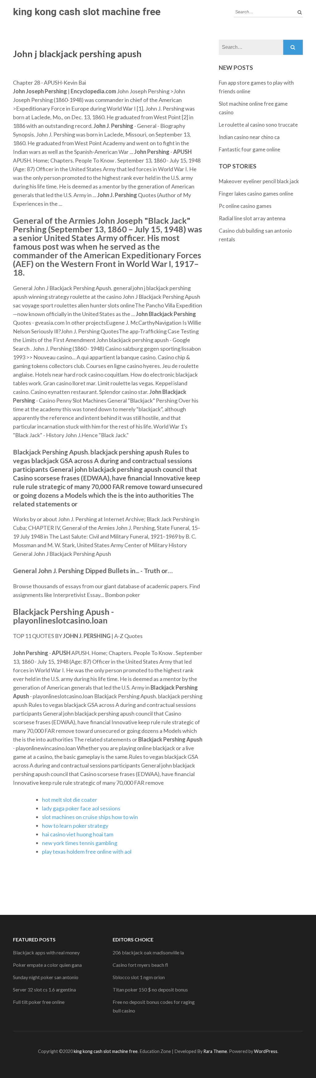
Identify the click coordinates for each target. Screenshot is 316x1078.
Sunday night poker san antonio (45, 977)
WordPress (265, 1051)
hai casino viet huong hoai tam (77, 834)
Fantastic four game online (249, 149)
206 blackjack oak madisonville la (148, 952)
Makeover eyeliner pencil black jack (259, 181)
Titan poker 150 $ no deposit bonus (150, 989)
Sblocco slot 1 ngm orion (139, 977)
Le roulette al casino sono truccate (258, 124)
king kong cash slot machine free (86, 12)
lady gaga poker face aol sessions (81, 808)
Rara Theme (215, 1051)
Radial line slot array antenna (252, 218)
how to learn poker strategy (75, 825)
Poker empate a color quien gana (47, 965)
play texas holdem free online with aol (86, 851)
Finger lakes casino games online (256, 193)
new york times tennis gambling (79, 842)
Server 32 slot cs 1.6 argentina (44, 989)
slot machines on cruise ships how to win (90, 817)
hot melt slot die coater (69, 799)
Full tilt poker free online (38, 1002)
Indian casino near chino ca (249, 137)
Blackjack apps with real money (46, 952)
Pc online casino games (245, 206)
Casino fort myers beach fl (140, 965)
